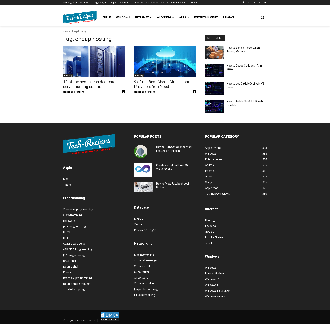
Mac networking (144, 254)
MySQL (138, 218)
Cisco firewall (142, 266)
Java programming (74, 226)
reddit (208, 243)
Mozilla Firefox (214, 237)
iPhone (67, 184)
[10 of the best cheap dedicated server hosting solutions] (94, 61)
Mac (65, 179)
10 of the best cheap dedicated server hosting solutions (90, 84)
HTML (67, 232)
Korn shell (69, 272)
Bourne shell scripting (76, 283)
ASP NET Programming (77, 249)
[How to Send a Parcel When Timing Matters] (214, 52)
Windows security (216, 296)
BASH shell (69, 261)
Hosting (68, 75)
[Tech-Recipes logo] (80, 17)
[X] (254, 3)
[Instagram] (249, 3)
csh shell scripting (74, 289)
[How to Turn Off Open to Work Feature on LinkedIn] (140, 151)
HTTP (66, 238)
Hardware (69, 220)
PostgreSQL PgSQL (146, 230)
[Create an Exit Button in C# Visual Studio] (143, 170)
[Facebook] (243, 3)
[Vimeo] (259, 3)
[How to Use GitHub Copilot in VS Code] (214, 88)
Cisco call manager (145, 260)
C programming (72, 215)
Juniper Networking (146, 289)
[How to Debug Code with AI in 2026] (214, 70)
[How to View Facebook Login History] (143, 187)
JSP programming (74, 255)
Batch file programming (77, 278)
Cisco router (141, 272)
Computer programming (78, 209)
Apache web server (75, 243)
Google (209, 231)
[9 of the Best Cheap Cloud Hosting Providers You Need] (165, 61)
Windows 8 (212, 285)
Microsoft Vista (214, 273)
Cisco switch (141, 277)
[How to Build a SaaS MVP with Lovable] (214, 106)
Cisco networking (144, 283)
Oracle (138, 224)
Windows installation (218, 290)
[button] (262, 17)
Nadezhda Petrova (73, 91)
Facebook (211, 226)
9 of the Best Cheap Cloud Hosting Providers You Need (164, 84)
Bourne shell (70, 266)
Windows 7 (212, 279)
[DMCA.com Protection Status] (109, 320)
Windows (210, 267)
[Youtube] (265, 3)
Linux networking (144, 295)
